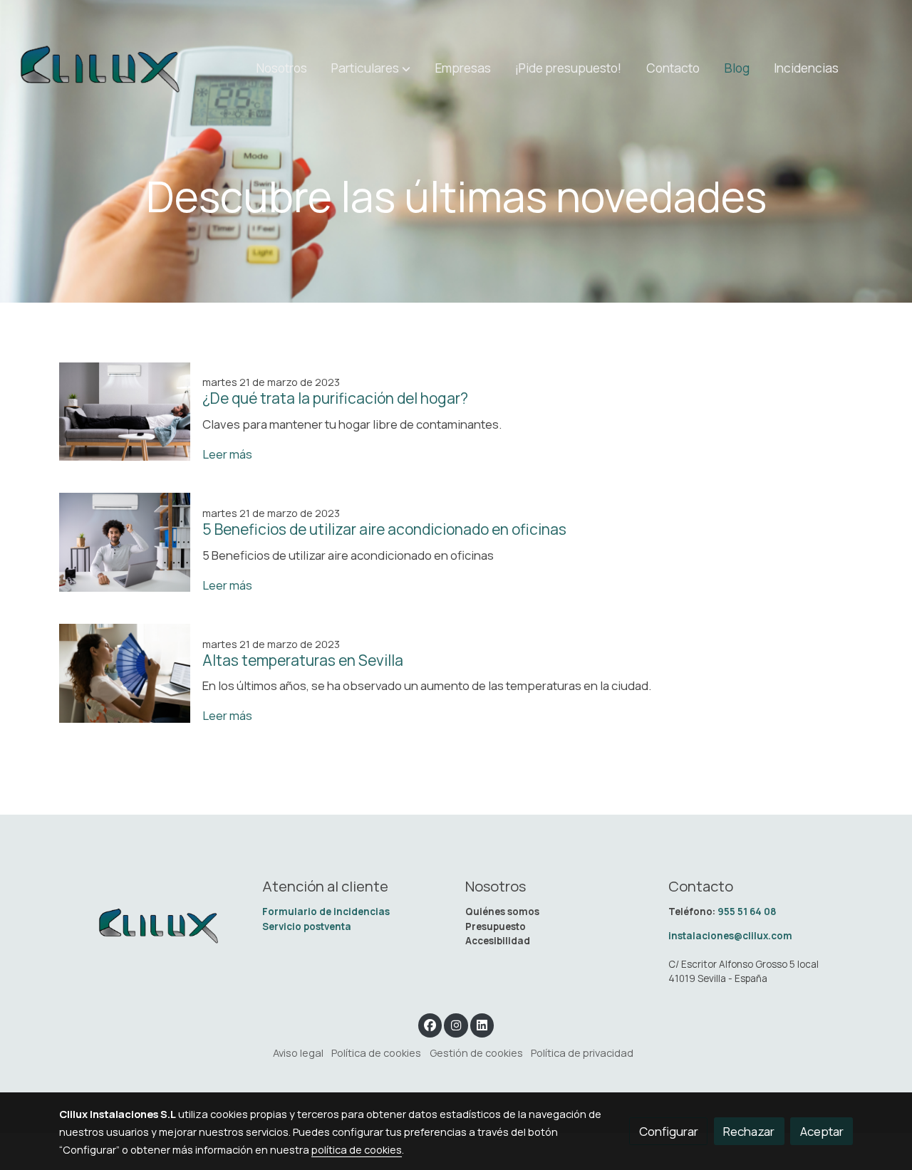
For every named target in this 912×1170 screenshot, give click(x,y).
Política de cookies (376, 1052)
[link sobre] (151, 925)
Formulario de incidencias (327, 911)
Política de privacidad (582, 1052)
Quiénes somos (502, 911)
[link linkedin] (482, 1024)
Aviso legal (298, 1052)
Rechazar (748, 1131)
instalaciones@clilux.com (730, 935)
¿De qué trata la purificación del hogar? (335, 398)
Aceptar (822, 1131)
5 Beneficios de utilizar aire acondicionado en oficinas (384, 529)
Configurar (668, 1131)
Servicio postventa (306, 926)
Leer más (227, 454)
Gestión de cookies (476, 1052)
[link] (100, 68)
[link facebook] (430, 1024)
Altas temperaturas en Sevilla (302, 660)
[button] (371, 68)
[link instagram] (456, 1024)
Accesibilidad (497, 940)
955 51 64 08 (747, 911)
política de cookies (356, 1149)
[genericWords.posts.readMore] (125, 410)
